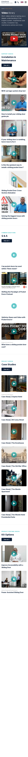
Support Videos (7, 54)
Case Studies (8, 364)
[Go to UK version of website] (22, 2)
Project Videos (7, 361)
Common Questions (8, 232)
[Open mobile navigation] (25, 2)
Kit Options (7, 534)
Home (2, 8)
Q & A (4, 236)
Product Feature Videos (10, 531)
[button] (14, 39)
